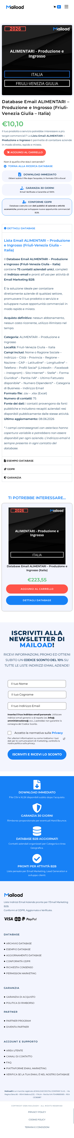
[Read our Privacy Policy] (64, 738)
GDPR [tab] (10, 469)
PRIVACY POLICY (37, 1112)
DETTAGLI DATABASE (37, 600)
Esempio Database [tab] (20, 460)
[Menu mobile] (65, 6)
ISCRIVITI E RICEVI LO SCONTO (37, 754)
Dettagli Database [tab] (20, 228)
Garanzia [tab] (13, 477)
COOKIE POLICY (37, 1119)
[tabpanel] (37, 344)
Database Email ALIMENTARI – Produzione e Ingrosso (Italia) (37, 568)
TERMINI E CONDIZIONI (37, 1127)
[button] (25, 152)
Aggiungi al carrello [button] (37, 588)
